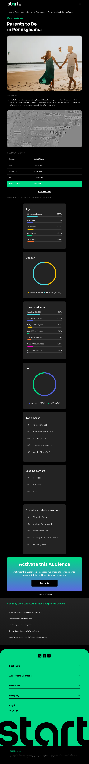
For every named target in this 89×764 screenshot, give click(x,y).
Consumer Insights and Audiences (30, 12)
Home (9, 12)
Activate (44, 583)
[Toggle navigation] (79, 4)
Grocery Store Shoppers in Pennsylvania (24, 631)
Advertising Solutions (20, 676)
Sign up (13, 710)
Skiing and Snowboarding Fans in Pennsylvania (26, 613)
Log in (12, 705)
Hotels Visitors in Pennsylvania (20, 619)
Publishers (14, 666)
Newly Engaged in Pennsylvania (20, 625)
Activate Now (44, 192)
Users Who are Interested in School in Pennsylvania (28, 637)
